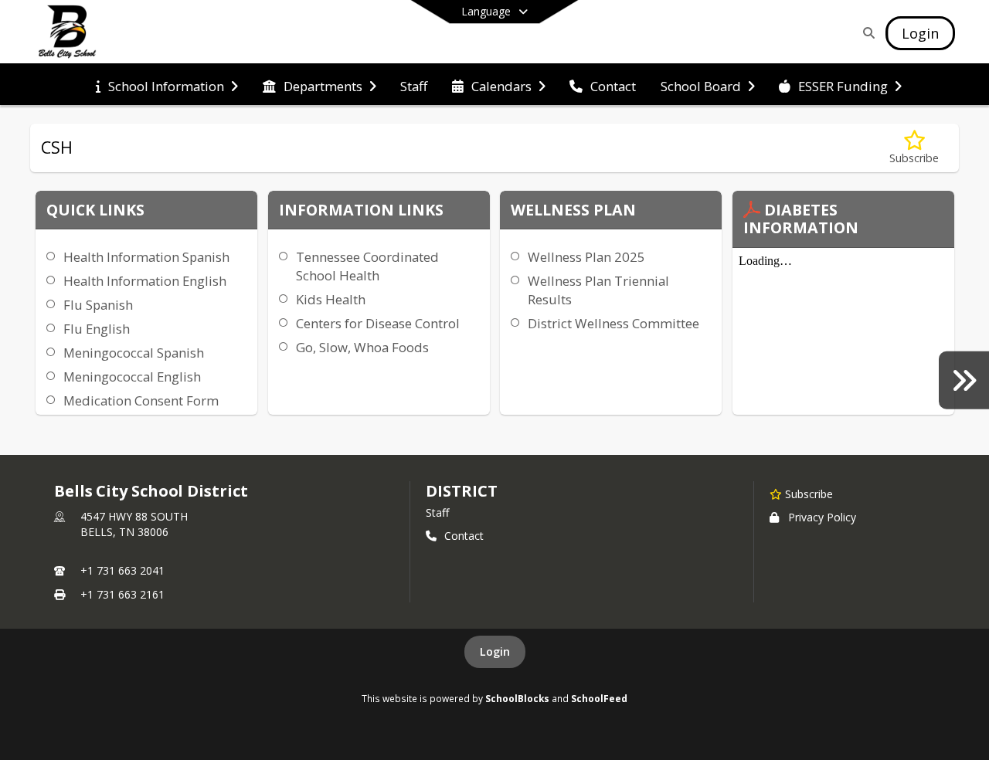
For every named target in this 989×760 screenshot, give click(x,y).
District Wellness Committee (613, 323)
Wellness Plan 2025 (586, 257)
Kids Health (330, 299)
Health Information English (144, 281)
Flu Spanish (98, 305)
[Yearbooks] (964, 380)
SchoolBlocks (517, 698)
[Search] (866, 32)
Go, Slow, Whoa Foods (362, 347)
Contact (464, 535)
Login (495, 651)
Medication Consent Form (141, 400)
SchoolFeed (599, 698)
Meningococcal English (132, 376)
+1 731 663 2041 (122, 570)
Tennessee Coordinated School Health (367, 266)
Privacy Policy (822, 517)
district (461, 490)
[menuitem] (167, 85)
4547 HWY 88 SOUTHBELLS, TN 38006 (134, 524)
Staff (437, 512)
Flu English (96, 329)
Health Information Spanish (146, 257)
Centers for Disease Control (378, 323)
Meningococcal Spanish (133, 352)
